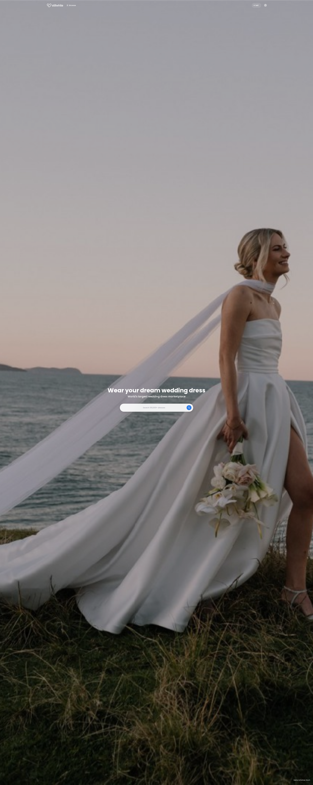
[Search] (189, 407)
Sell (256, 5)
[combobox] (156, 408)
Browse (72, 5)
